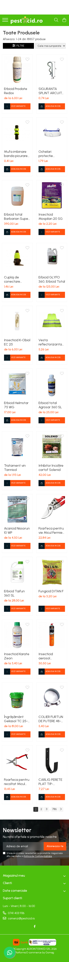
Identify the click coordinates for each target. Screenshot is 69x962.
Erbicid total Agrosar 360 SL (50, 405)
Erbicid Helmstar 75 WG (16, 405)
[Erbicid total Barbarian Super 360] (17, 195)
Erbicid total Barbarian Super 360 (16, 216)
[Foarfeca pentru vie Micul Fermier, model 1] (52, 509)
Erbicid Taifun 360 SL (14, 593)
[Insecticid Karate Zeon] (17, 635)
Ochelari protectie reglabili (46, 154)
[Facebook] (34, 927)
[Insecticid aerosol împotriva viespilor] (52, 635)
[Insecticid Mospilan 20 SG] (52, 195)
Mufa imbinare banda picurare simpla (16, 154)
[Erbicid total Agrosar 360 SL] (52, 384)
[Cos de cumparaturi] (64, 20)
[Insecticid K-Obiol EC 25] (17, 321)
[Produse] (5, 20)
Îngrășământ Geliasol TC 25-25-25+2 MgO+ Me (16, 719)
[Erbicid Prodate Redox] (17, 70)
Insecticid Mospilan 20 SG (51, 216)
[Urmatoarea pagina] (60, 809)
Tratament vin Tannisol (15, 467)
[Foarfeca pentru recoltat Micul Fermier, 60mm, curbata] (17, 760)
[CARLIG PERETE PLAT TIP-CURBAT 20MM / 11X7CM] (52, 760)
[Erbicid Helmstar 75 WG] (17, 384)
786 (54, 809)
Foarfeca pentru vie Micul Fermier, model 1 (51, 530)
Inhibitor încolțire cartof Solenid (51, 467)
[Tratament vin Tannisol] (17, 446)
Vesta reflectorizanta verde (50, 342)
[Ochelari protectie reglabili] (52, 132)
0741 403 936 (15, 913)
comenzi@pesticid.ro (21, 918)
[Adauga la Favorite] (27, 60)
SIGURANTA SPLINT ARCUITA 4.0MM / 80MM (51, 91)
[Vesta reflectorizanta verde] (52, 321)
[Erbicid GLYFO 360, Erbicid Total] (52, 258)
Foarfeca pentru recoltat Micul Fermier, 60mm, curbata (16, 782)
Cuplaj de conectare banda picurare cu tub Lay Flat (16, 279)
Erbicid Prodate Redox (15, 91)
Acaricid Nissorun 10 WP (17, 530)
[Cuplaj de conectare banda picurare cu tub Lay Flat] (17, 258)
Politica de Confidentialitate (38, 856)
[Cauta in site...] (56, 20)
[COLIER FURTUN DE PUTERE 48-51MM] (52, 698)
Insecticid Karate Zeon (16, 656)
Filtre (19, 45)
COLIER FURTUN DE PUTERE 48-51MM (51, 719)
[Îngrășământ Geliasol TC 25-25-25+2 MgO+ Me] (17, 698)
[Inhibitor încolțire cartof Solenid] (52, 446)
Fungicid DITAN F (51, 591)
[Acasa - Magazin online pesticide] (27, 20)
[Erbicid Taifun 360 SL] (17, 572)
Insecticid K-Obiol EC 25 (17, 342)
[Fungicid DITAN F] (52, 572)
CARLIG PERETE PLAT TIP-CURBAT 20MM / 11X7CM (51, 782)
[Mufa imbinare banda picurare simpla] (17, 132)
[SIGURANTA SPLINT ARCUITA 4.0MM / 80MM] (52, 70)
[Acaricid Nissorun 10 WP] (17, 509)
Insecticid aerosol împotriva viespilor (46, 656)
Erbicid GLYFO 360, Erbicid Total (52, 279)
